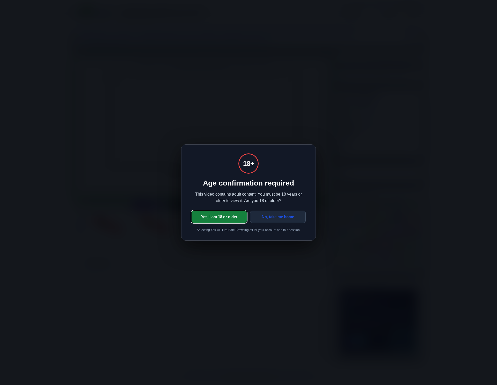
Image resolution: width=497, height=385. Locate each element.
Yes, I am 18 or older (219, 216)
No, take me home (278, 216)
